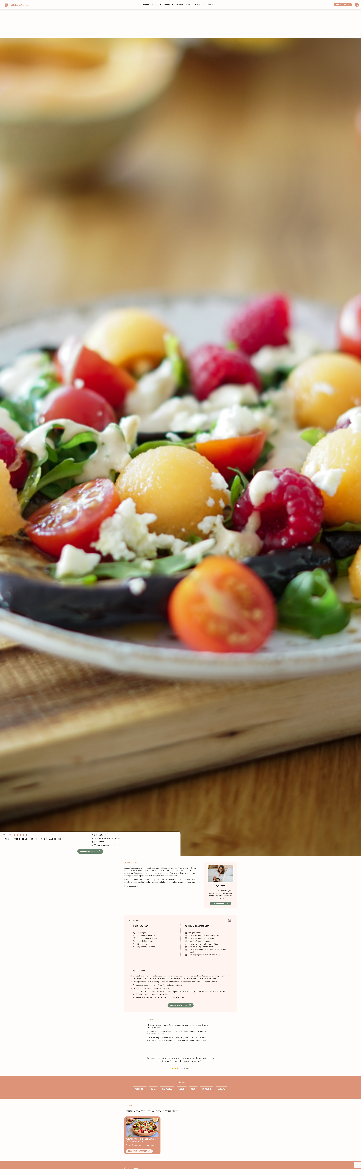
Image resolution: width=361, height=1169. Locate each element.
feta (153, 1089)
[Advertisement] (180, 23)
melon (181, 1089)
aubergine (139, 1089)
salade (221, 1089)
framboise (167, 1089)
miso (193, 1089)
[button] (157, 5)
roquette (206, 1089)
